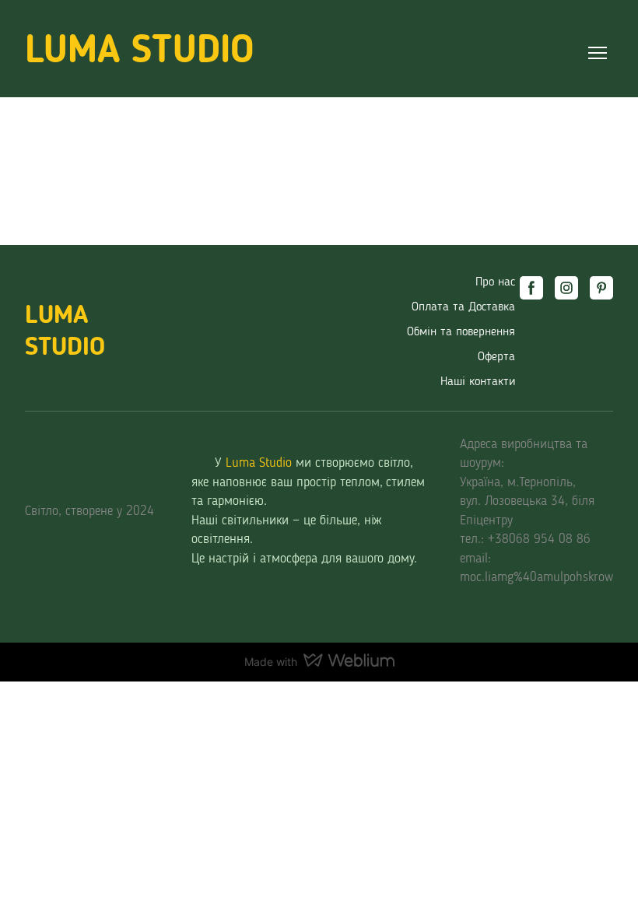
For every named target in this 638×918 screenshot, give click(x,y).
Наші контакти (477, 382)
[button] (531, 288)
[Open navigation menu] (597, 52)
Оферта (496, 357)
